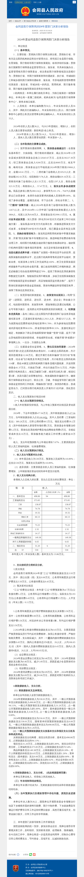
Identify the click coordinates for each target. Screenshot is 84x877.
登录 (35, 2)
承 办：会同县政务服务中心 (35, 867)
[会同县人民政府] (42, 11)
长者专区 (27, 2)
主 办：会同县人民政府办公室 (36, 864)
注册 (39, 2)
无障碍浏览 (19, 2)
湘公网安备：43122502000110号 (37, 873)
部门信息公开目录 (30, 21)
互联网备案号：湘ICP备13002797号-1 (39, 870)
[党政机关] (16, 868)
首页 (10, 21)
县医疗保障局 (43, 21)
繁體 (10, 2)
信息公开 (18, 21)
